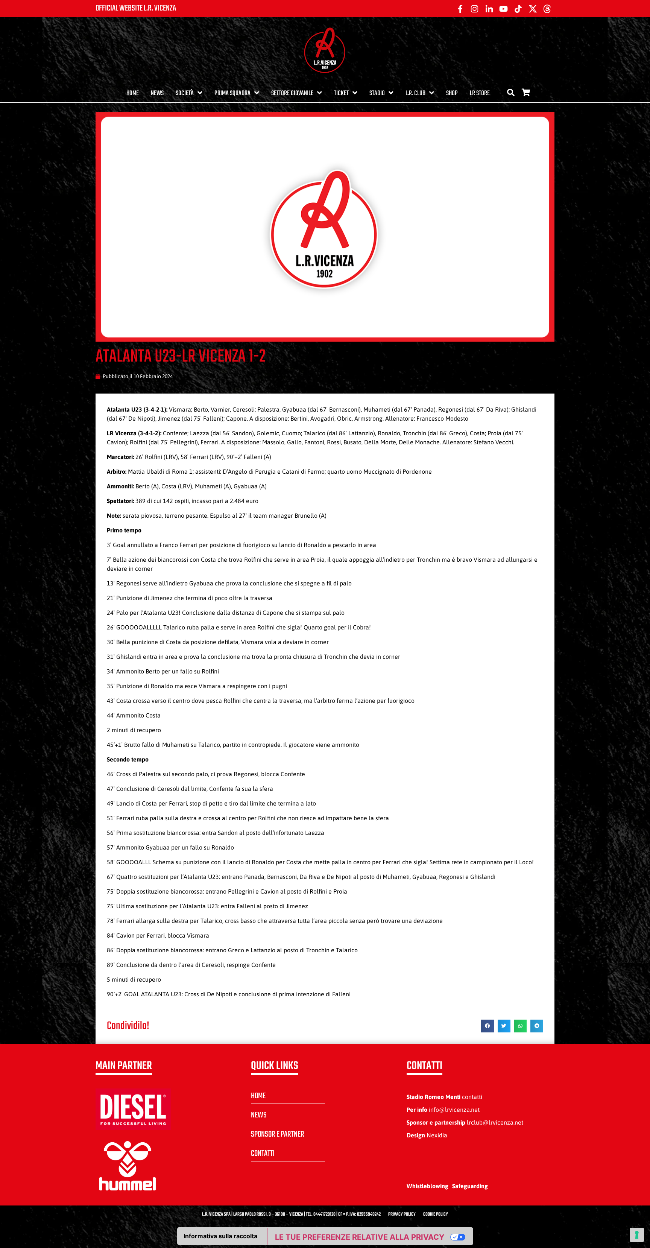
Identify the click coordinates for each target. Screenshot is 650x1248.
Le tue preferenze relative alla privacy (359, 1237)
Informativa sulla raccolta (220, 1236)
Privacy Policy (402, 1214)
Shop (452, 93)
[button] (487, 1026)
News (157, 93)
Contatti (263, 1153)
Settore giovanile (292, 93)
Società (185, 93)
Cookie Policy (435, 1214)
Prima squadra (232, 93)
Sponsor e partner (277, 1134)
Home (132, 93)
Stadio (377, 93)
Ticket (341, 93)
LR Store (480, 93)
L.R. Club (415, 93)
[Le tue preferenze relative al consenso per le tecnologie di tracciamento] (637, 1235)
